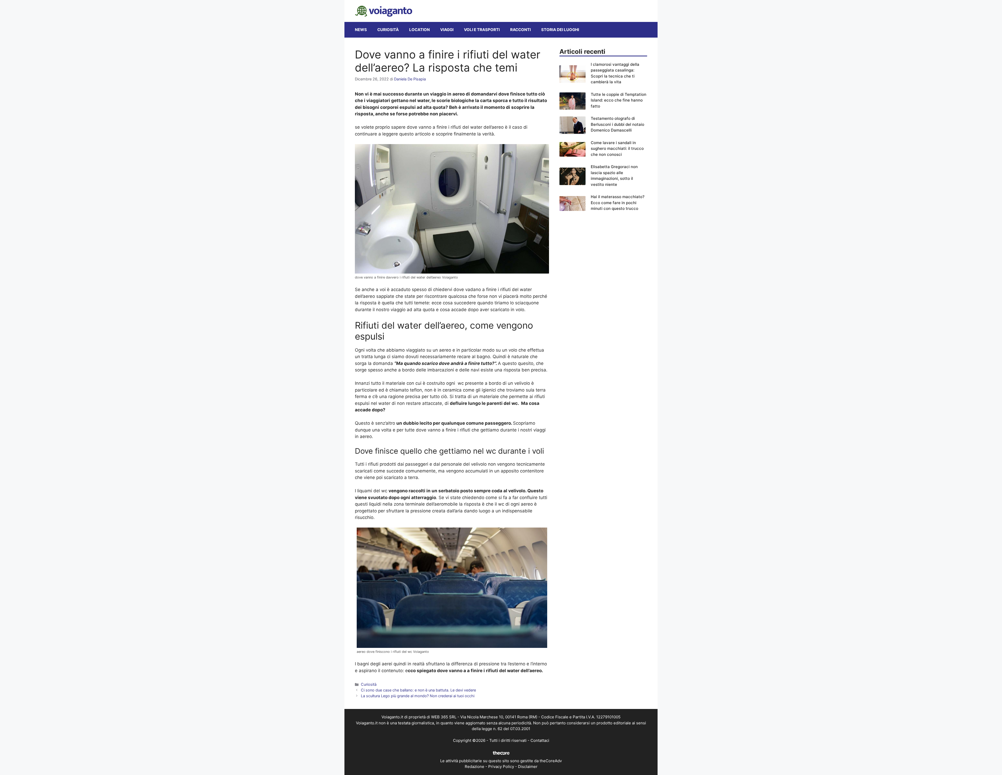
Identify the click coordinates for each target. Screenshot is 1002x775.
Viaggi (447, 29)
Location (419, 29)
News (361, 29)
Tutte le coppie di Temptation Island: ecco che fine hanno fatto (618, 100)
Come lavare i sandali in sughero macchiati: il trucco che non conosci (617, 148)
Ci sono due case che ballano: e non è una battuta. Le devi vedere (418, 690)
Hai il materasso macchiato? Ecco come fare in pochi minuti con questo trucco (618, 202)
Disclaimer (528, 766)
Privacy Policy (501, 766)
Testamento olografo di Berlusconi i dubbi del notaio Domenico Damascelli (617, 124)
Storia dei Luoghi (560, 29)
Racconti (520, 29)
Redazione (474, 766)
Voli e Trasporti (482, 29)
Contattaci (539, 740)
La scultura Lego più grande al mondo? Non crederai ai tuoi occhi (417, 696)
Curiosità (388, 29)
